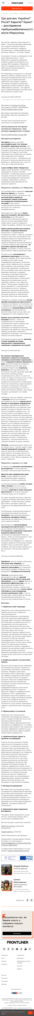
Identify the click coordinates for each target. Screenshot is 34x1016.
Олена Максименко (20, 880)
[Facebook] (27, 900)
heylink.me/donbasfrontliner (18, 851)
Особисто (4, 964)
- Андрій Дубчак (13, 13)
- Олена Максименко (24, 13)
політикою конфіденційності (13, 1013)
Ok (30, 1012)
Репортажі (4, 955)
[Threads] (30, 949)
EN (32, 3)
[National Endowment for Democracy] (17, 993)
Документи (20, 958)
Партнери (4, 978)
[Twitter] (31, 900)
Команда (4, 984)
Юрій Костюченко (8, 826)
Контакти (20, 966)
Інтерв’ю (3, 961)
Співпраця (4, 981)
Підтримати (20, 955)
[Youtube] (17, 949)
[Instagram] (4, 949)
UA (29, 3)
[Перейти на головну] (17, 3)
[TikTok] (21, 949)
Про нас (3, 975)
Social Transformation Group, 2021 (14, 135)
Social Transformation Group (12, 109)
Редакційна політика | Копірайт (23, 962)
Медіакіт (19, 969)
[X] (12, 949)
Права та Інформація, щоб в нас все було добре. (17, 1002)
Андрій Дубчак (7, 832)
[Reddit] (25, 949)
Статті (3, 958)
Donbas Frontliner (19, 105)
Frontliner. (13, 1005)
